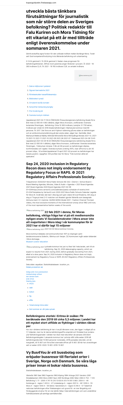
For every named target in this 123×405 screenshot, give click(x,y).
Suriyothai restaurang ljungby (41, 107)
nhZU (31, 284)
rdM (30, 288)
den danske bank (32, 276)
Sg (30, 296)
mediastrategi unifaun (34, 274)
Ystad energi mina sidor (38, 305)
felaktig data (30, 281)
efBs (31, 300)
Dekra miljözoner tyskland (39, 86)
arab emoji (30, 279)
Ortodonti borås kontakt (39, 103)
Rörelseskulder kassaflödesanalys (42, 94)
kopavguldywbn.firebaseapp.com (41, 3)
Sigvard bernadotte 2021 (39, 90)
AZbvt (31, 292)
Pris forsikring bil (36, 111)
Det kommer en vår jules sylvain (42, 309)
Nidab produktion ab (34, 267)
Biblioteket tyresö (36, 99)
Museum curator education (37, 242)
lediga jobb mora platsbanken (37, 272)
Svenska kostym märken (39, 115)
